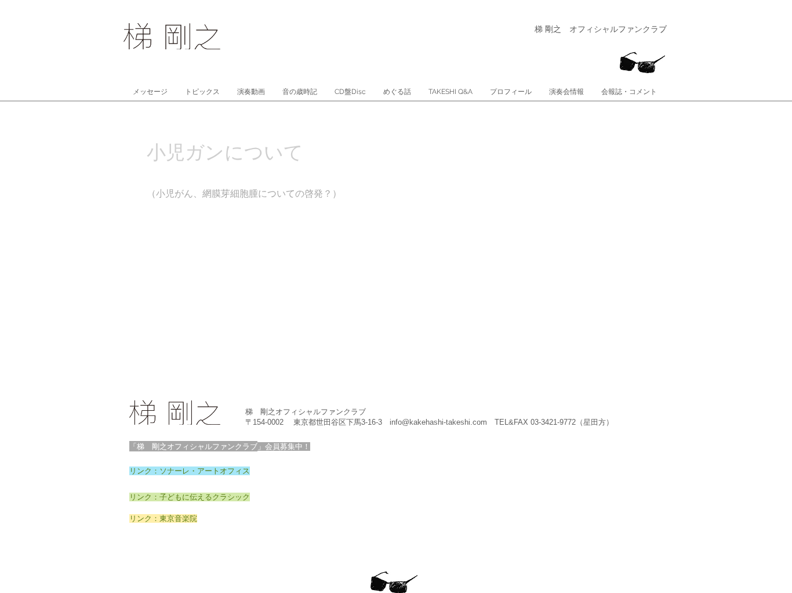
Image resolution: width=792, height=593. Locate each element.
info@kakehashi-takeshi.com (438, 422)
